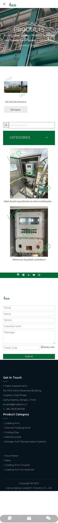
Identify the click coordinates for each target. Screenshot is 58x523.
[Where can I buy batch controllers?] (29, 231)
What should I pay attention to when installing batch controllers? (29, 201)
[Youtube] (34, 275)
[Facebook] (18, 275)
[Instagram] (39, 275)
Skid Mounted (13, 436)
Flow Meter (11, 455)
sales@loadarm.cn (16, 404)
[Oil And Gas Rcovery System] (15, 86)
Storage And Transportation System (25, 441)
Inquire (17, 109)
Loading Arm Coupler (17, 464)
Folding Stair (12, 432)
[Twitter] (29, 275)
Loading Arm (12, 423)
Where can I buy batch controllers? (29, 259)
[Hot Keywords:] (6, 125)
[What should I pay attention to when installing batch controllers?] (29, 173)
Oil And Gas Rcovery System (15, 102)
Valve (8, 460)
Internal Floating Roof (17, 427)
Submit (29, 356)
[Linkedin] (23, 275)
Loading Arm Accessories (19, 469)
